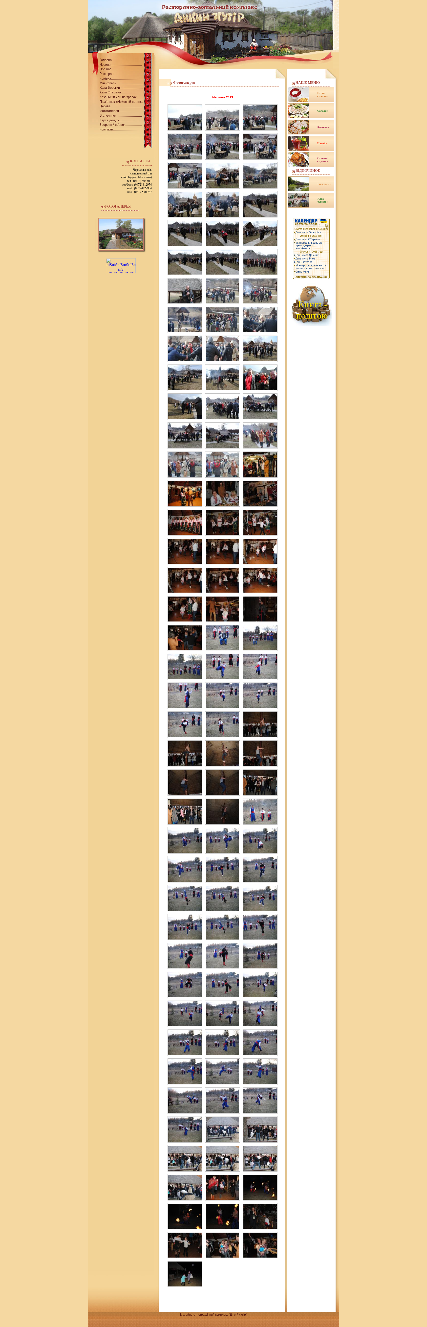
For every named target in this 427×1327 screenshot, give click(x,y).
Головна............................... (121, 60)
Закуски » (323, 127)
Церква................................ (121, 106)
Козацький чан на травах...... (121, 97)
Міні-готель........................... (121, 83)
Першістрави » (322, 94)
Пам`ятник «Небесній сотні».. (121, 102)
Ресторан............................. (121, 74)
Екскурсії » (324, 183)
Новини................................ (121, 64)
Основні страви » (322, 160)
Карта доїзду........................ (121, 120)
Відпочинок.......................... (121, 115)
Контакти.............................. (121, 129)
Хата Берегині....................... (121, 87)
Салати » (323, 110)
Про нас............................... (121, 69)
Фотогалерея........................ (121, 111)
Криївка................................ (121, 78)
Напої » (322, 143)
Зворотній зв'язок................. (121, 125)
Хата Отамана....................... (122, 92)
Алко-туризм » (323, 200)
